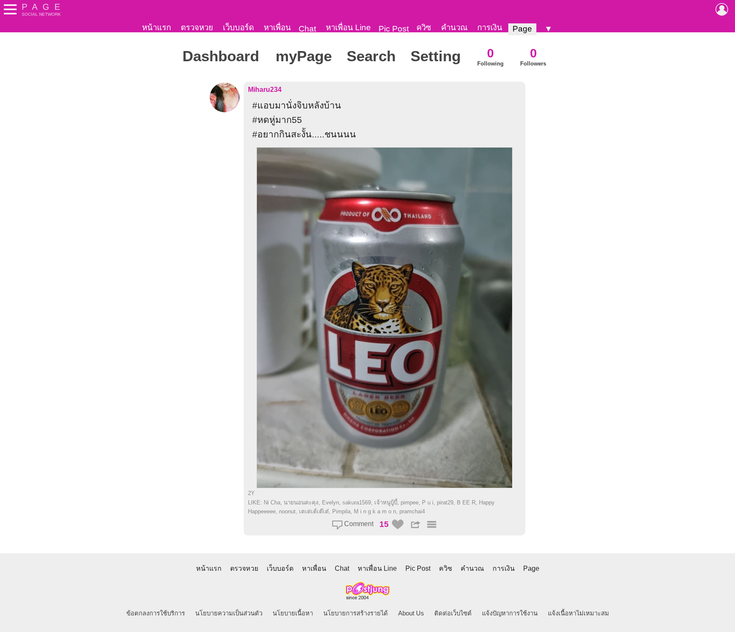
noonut (287, 511)
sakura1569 (356, 502)
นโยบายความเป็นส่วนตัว (228, 613)
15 (384, 524)
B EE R (466, 502)
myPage (304, 56)
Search (371, 56)
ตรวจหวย (197, 27)
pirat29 (445, 502)
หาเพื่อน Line (348, 27)
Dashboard (220, 56)
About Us (411, 613)
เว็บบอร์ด (238, 27)
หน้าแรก (156, 27)
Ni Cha (272, 502)
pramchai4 (412, 511)
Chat (307, 28)
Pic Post (394, 28)
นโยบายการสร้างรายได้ (355, 613)
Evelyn (330, 502)
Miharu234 (265, 89)
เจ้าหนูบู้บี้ (385, 502)
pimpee (410, 502)
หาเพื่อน (277, 27)
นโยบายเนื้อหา (293, 613)
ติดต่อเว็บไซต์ (453, 613)
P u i (427, 502)
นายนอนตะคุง (301, 502)
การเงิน (489, 27)
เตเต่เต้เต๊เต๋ (314, 511)
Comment (357, 523)
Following (490, 56)
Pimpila (341, 511)
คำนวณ (454, 27)
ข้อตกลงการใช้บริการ (155, 613)
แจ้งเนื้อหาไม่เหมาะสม (578, 613)
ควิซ (423, 27)
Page (522, 28)
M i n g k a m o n (375, 511)
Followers (533, 56)
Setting (435, 56)
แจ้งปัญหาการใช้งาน (510, 613)
